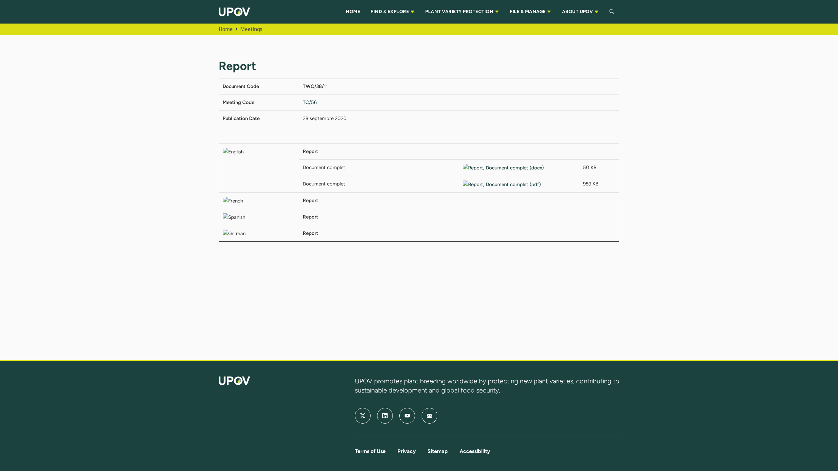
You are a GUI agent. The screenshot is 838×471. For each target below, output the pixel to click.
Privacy (406, 451)
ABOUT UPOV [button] (578, 11)
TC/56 (310, 102)
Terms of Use (370, 451)
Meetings (251, 29)
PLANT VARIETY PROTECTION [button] (459, 11)
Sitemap (438, 451)
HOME (353, 11)
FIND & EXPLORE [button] (390, 11)
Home (226, 29)
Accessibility (475, 451)
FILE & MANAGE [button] (528, 11)
